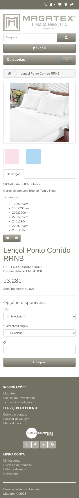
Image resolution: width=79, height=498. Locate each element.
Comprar (39, 362)
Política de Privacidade (19, 397)
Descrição (14, 174)
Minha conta (11, 460)
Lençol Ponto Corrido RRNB (40, 73)
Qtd (5, 342)
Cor (7, 309)
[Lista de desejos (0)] (59, 4)
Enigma (34, 489)
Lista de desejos (14, 469)
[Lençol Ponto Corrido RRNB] (39, 112)
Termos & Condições (17, 402)
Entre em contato (15, 414)
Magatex (9, 393)
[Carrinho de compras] (66, 4)
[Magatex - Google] (52, 444)
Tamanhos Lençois (16, 326)
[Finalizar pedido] (72, 4)
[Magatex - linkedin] (44, 444)
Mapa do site (12, 423)
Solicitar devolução (16, 419)
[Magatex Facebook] (27, 444)
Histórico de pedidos (17, 465)
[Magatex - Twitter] (35, 444)
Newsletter (10, 473)
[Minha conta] (52, 4)
